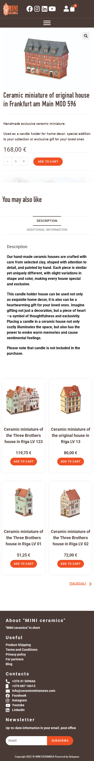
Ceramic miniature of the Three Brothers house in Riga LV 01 (23, 537)
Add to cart (48, 161)
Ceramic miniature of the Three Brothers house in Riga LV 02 (70, 537)
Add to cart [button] (24, 461)
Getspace (74, 756)
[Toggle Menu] (47, 23)
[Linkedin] (45, 9)
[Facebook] (29, 9)
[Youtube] (52, 9)
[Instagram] (37, 9)
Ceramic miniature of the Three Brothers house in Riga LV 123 (23, 435)
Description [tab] (47, 221)
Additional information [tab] (47, 230)
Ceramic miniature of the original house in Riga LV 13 (70, 435)
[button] (85, 35)
